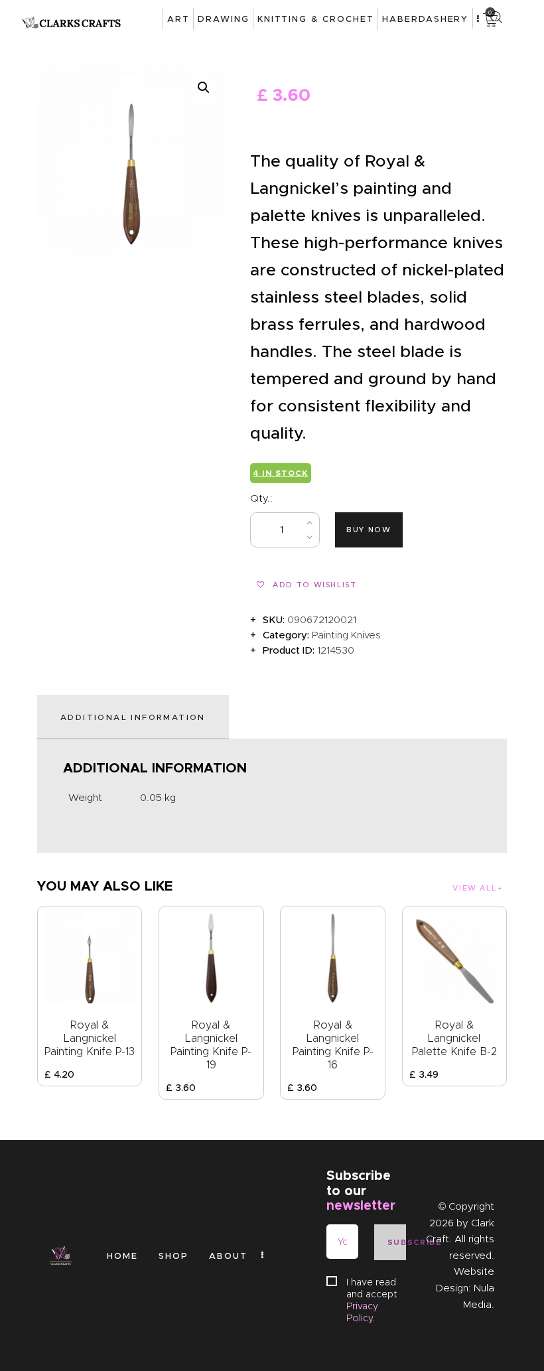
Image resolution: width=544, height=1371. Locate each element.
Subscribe (396, 1242)
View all (474, 888)
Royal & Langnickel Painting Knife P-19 (210, 1045)
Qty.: (261, 498)
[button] (204, 88)
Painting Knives (346, 635)
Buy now (368, 529)
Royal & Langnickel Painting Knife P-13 (89, 1038)
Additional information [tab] (133, 717)
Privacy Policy (362, 1312)
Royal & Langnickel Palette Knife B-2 (454, 1038)
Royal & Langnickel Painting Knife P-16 (333, 1045)
